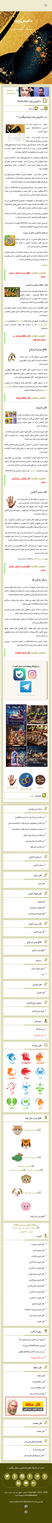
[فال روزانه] (16, 715)
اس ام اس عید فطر (37, 847)
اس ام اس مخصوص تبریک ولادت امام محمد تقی (26, 823)
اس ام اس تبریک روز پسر (34, 841)
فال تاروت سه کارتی (36, 1268)
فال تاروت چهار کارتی (36, 1274)
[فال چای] (37, 757)
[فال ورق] (16, 757)
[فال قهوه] (37, 736)
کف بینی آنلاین (38, 559)
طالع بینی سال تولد (37, 1216)
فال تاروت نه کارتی (37, 1292)
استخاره (44, 265)
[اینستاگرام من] (22, 1476)
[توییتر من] (7, 1476)
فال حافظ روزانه (38, 1382)
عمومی (32, 796)
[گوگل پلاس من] (33, 1483)
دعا (43, 974)
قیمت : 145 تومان (26, 1228)
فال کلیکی (40, 992)
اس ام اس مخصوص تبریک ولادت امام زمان (28, 829)
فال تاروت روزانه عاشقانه (34, 1309)
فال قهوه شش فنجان (36, 913)
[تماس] (15, 1476)
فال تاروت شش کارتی (36, 1286)
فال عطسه (40, 1431)
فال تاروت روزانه (37, 1244)
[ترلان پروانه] (26, 93)
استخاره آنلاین (39, 865)
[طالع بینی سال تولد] (26, 1169)
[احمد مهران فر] (41, 93)
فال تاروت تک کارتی (36, 1262)
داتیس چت (23, 20)
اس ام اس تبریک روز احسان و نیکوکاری (29, 817)
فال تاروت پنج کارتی (36, 1280)
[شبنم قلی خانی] (11, 93)
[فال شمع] (16, 736)
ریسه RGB (40, 1029)
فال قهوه (41, 902)
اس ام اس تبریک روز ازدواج (34, 835)
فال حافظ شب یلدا (37, 1387)
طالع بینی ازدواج (38, 950)
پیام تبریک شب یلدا (37, 1393)
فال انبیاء (41, 883)
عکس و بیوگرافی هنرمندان (34, 1455)
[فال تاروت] (37, 715)
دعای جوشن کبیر (37, 968)
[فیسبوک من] (30, 1476)
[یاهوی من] (45, 1476)
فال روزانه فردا (38, 1449)
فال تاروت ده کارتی (37, 1298)
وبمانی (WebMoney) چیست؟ (33, 1345)
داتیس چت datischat (29, 101)
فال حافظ (19, 321)
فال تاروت (33, 470)
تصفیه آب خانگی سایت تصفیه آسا (31, 1339)
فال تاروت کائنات (37, 1256)
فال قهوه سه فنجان (37, 908)
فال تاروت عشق (38, 1303)
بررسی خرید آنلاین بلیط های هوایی (31, 1351)
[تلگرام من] (37, 1476)
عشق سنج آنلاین (38, 1011)
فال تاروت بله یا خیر (36, 1315)
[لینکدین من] (18, 1483)
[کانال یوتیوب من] (26, 1483)
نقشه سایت (13, 1501)
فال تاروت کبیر (38, 1250)
